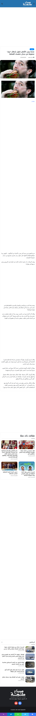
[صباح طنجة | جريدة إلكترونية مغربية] (27, 3)
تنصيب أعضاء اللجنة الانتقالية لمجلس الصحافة (10, 473)
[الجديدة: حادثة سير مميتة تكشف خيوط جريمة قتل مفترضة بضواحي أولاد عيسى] (30, 649)
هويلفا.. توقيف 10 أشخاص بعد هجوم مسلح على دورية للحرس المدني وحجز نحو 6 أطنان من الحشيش (13, 656)
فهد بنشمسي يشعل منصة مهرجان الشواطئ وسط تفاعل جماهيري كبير (27, 452)
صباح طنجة (30, 57)
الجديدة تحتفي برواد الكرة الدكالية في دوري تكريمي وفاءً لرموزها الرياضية (28, 473)
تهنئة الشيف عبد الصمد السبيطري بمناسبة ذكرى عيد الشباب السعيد (13, 663)
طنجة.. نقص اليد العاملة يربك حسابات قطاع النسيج (13, 678)
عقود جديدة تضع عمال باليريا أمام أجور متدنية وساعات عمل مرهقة (14, 671)
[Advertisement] (18, 26)
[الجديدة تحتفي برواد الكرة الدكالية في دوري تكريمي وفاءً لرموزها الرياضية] (27, 466)
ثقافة (32, 49)
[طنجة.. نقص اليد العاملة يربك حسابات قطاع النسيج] (30, 679)
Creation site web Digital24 (18, 709)
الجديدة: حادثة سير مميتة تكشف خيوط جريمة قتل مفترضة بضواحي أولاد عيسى (14, 648)
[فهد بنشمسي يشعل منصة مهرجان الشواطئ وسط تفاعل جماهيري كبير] (27, 444)
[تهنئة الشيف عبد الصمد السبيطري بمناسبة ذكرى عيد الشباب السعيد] (30, 665)
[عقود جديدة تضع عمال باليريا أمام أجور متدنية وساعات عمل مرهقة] (30, 672)
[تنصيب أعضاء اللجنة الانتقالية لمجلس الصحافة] (9, 466)
